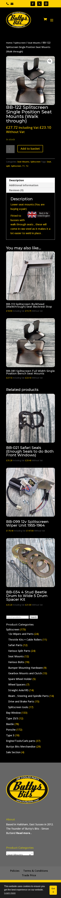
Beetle (10, 724)
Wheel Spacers (17, 684)
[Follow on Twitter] (39, 3)
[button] (49, 61)
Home (9, 42)
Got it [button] (53, 890)
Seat (49, 161)
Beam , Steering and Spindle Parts (28, 696)
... (24, 833)
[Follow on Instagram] (46, 3)
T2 (27, 166)
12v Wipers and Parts (20, 634)
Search (34, 617)
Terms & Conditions (35, 870)
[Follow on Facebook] (32, 3)
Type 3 (10, 735)
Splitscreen (20, 42)
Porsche (11, 729)
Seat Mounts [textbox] (19, 854)
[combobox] (20, 853)
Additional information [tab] (23, 185)
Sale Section (13, 752)
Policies (14, 870)
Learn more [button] (10, 893)
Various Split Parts (19, 650)
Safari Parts (15, 645)
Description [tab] (16, 180)
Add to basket (30, 148)
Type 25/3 (12, 718)
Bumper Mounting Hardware (25, 667)
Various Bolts (16, 662)
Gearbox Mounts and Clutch (25, 673)
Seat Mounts (34, 42)
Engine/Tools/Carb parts (20, 741)
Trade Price (29, 875)
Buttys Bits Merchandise (20, 746)
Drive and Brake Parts (21, 701)
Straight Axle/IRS (18, 690)
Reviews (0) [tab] (16, 190)
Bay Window (13, 712)
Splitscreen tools (18, 707)
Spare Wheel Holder (20, 679)
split (8, 166)
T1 (23, 166)
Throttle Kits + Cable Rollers (25, 639)
